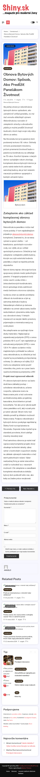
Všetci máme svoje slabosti (25, 685)
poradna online (17, 714)
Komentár (7, 507)
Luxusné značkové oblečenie (26, 771)
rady (35, 714)
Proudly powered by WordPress (28, 766)
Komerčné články (21, 669)
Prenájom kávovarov (22, 662)
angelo (18, 100)
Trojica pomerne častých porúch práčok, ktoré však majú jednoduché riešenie (18, 638)
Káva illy (18, 696)
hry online (14, 718)
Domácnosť (7, 68)
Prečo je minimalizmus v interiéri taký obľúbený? (17, 594)
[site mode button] (33, 22)
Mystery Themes (26, 768)
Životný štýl (19, 681)
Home (8, 771)
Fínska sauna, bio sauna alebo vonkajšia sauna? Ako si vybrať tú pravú (18, 616)
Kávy (17, 692)
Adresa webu (8, 539)
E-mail (6, 532)
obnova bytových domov (11, 102)
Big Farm (10, 720)
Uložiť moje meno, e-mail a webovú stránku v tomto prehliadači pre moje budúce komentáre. (20, 550)
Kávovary (18, 658)
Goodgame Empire (30, 718)
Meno (6, 525)
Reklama (20, 773)
